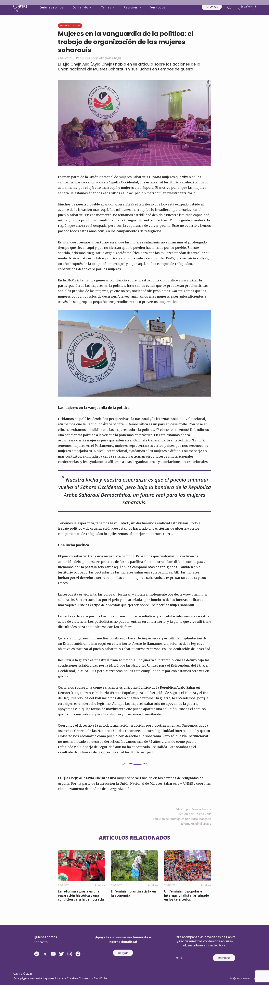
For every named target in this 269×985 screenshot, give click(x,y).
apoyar (123, 953)
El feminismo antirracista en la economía (133, 893)
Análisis (100, 885)
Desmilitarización (70, 25)
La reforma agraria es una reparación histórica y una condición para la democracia (81, 895)
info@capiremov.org (242, 978)
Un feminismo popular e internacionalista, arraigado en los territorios (186, 895)
